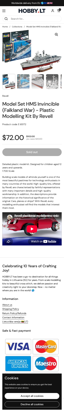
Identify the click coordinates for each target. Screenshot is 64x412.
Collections (17, 26)
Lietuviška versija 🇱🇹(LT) (15, 321)
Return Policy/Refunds (14, 313)
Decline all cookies (32, 404)
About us (7, 304)
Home (5, 26)
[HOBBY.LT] (32, 11)
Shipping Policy (10, 309)
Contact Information (13, 317)
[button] (58, 11)
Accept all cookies (32, 396)
